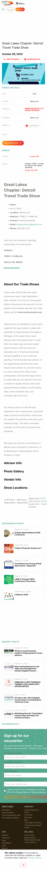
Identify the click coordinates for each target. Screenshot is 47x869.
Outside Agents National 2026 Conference (27, 534)
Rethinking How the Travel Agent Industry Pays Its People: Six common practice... (28, 715)
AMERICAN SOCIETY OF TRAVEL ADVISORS (34, 109)
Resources (28, 817)
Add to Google (13, 59)
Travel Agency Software (10, 818)
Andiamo (33, 156)
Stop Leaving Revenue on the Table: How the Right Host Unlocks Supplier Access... (27, 668)
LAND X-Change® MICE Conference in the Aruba (25, 580)
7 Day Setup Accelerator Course (33, 826)
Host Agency (6, 810)
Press (4, 840)
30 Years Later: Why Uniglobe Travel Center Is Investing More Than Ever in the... (28, 700)
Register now (11, 143)
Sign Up (4, 848)
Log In (4, 845)
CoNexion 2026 (21, 595)
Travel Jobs (28, 815)
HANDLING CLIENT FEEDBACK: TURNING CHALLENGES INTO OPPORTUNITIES (28, 684)
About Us (5, 835)
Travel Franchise (8, 812)
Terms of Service (39, 792)
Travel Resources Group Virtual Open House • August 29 (28, 565)
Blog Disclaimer (32, 839)
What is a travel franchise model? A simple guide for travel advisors (28, 653)
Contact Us (6, 838)
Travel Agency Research (33, 822)
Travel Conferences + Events (32, 811)
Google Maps (30, 170)
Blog (26, 820)
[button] (20, 3)
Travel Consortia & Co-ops (11, 815)
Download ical (33, 59)
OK (23, 865)
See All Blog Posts (10, 724)
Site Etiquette (6, 843)
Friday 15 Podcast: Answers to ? (28, 548)
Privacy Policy (22, 792)
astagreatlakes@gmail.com (29, 224)
